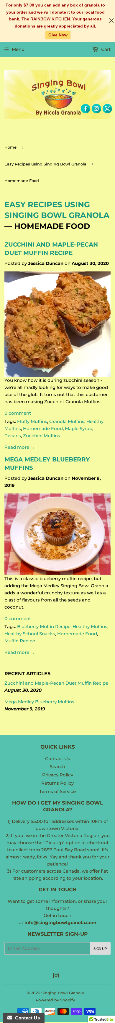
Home (10, 147)
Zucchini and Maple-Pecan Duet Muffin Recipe (56, 683)
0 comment (17, 413)
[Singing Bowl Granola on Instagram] (56, 976)
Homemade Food (43, 428)
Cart (105, 49)
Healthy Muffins (90, 626)
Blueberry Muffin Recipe (43, 626)
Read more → (19, 447)
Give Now (58, 35)
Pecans (12, 435)
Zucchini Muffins (41, 435)
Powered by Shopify (55, 1000)
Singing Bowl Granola (62, 992)
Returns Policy (57, 783)
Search (57, 766)
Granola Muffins (66, 421)
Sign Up (100, 948)
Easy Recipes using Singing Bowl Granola (45, 164)
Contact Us (57, 758)
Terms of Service (57, 791)
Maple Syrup (78, 428)
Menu (18, 49)
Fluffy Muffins (32, 421)
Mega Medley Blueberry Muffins (39, 701)
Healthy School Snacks (29, 633)
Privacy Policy (57, 775)
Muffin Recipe (19, 641)
